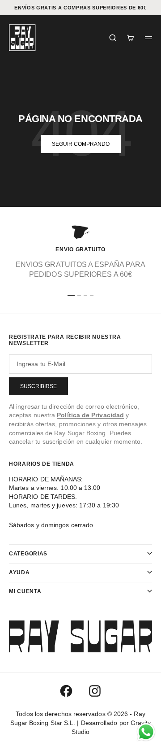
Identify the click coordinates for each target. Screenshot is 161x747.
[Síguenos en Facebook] (66, 691)
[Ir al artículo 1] (71, 295)
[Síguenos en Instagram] (95, 691)
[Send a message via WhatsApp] (146, 732)
